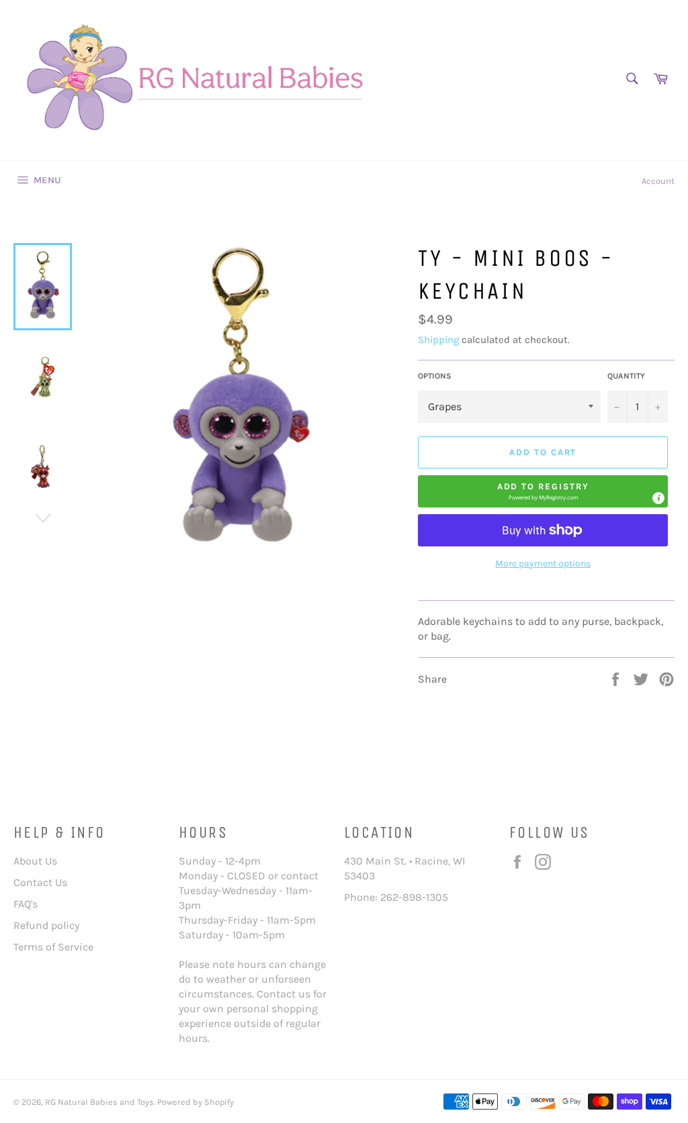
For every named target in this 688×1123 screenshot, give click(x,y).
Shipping (438, 340)
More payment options (543, 563)
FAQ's (25, 903)
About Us (35, 861)
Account (658, 181)
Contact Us (40, 882)
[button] (543, 491)
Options (435, 376)
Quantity (626, 376)
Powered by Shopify (195, 1102)
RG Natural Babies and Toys (99, 1102)
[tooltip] (658, 498)
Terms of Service (53, 946)
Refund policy (46, 925)
